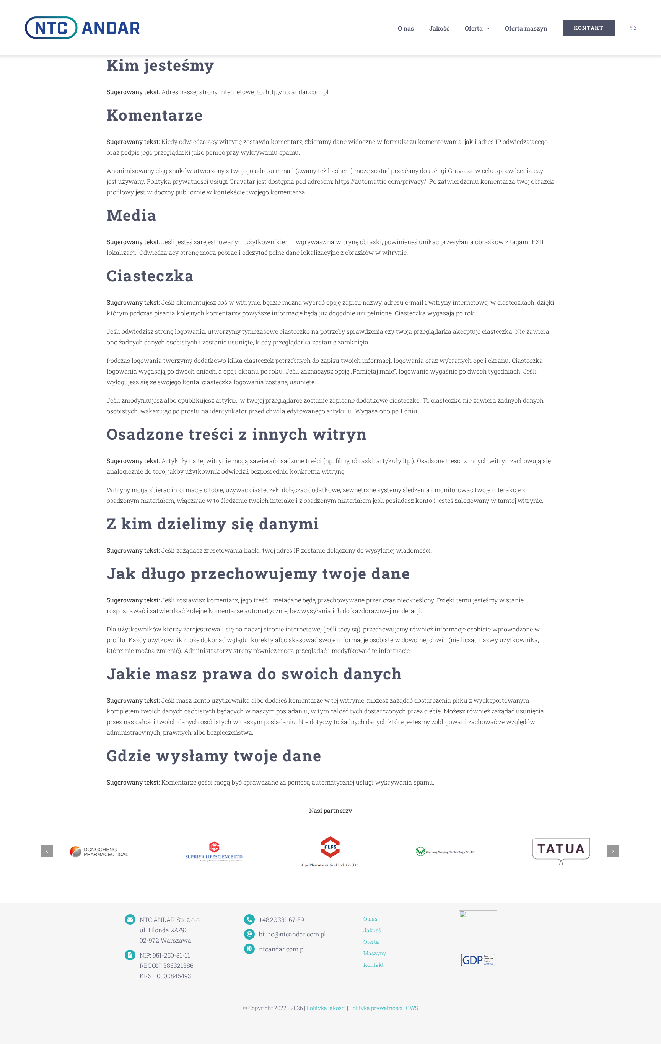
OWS (412, 1007)
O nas (370, 918)
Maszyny (374, 953)
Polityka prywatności (375, 1007)
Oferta (371, 941)
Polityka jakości (326, 1007)
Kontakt (373, 964)
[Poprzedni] (47, 851)
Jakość (372, 930)
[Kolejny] (613, 851)
